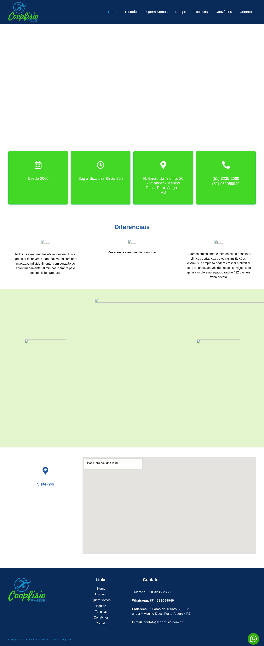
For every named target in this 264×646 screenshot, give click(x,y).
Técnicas (201, 12)
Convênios (223, 12)
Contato (246, 12)
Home (112, 12)
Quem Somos (157, 12)
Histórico (132, 12)
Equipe (180, 12)
